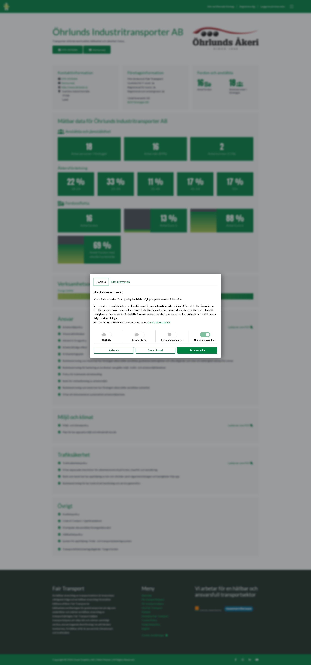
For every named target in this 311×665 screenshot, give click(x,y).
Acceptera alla (197, 350)
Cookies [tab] (101, 281)
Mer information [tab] (120, 281)
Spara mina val (155, 350)
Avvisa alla (114, 350)
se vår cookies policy (158, 322)
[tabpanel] (155, 307)
